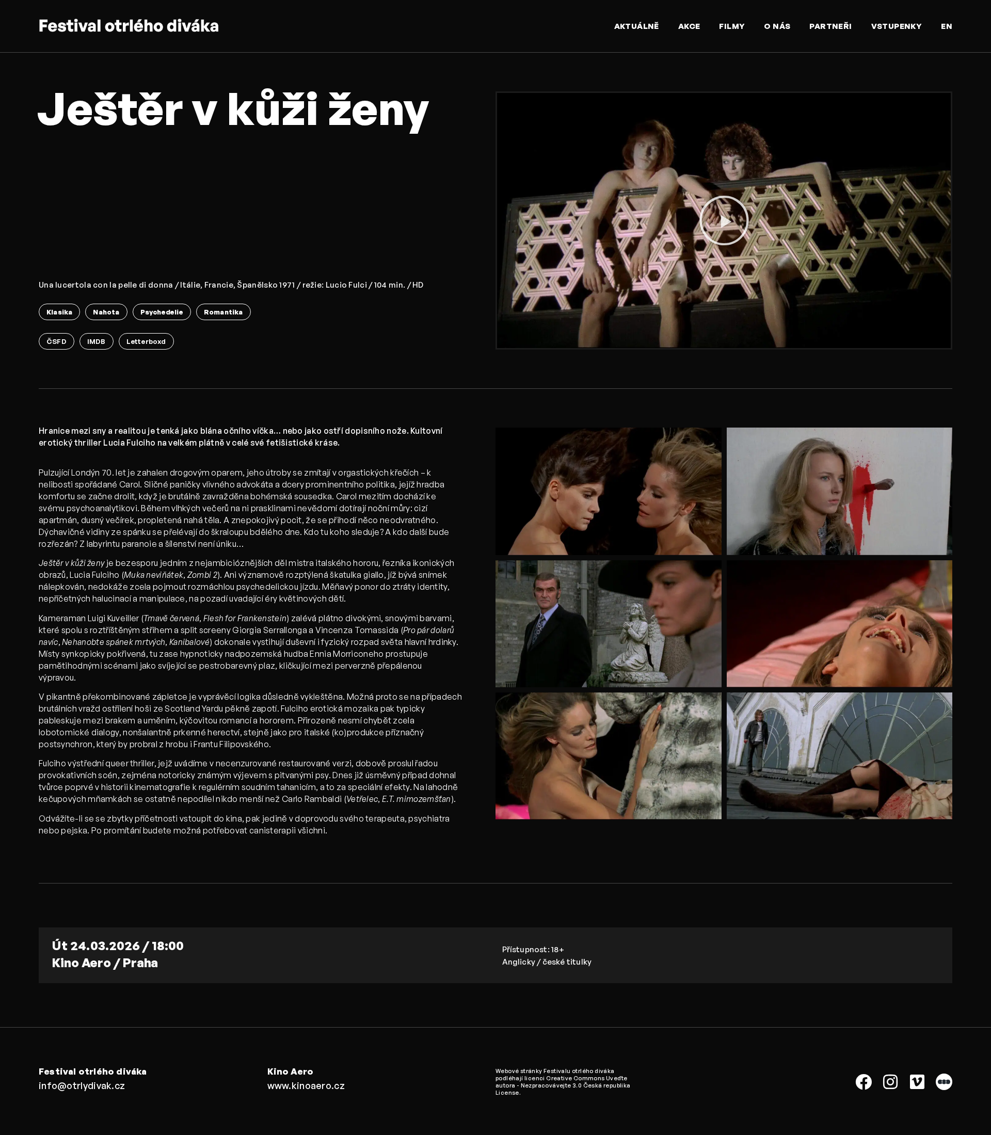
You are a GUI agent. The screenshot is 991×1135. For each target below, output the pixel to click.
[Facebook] (863, 1082)
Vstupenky (896, 26)
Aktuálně (636, 26)
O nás (777, 26)
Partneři (830, 26)
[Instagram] (890, 1082)
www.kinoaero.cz (306, 1085)
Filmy (732, 26)
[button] (724, 220)
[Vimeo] (917, 1082)
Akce (689, 26)
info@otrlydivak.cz (82, 1085)
